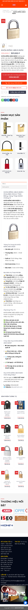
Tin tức (22, 541)
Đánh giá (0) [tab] (5, 187)
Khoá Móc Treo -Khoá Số (13, 96)
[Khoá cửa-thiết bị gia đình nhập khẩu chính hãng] (14, 5)
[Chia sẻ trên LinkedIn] (16, 100)
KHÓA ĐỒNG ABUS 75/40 (20, 436)
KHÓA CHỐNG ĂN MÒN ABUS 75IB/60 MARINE (7, 459)
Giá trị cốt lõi (4, 545)
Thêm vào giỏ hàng (17, 92)
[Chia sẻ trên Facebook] (5, 100)
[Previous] (3, 29)
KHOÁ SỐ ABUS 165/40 (20, 482)
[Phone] (25, 598)
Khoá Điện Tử (21, 153)
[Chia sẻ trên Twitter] (8, 100)
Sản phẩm (14, 10)
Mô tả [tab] (3, 183)
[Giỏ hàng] (26, 5)
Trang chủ (6, 10)
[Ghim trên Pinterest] (14, 100)
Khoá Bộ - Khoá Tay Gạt (7, 136)
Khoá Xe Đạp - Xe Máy (7, 154)
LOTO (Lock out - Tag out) (7, 171)
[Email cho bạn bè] (11, 100)
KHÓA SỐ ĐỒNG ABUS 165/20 (7, 483)
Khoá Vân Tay (21, 171)
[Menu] (2, 5)
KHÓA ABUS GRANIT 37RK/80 (7, 437)
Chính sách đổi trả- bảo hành (7, 547)
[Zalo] (25, 603)
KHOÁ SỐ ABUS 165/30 (20, 458)
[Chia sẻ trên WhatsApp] (2, 100)
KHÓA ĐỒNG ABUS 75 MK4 (21, 412)
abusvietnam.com (16, 387)
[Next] (24, 29)
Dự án (19, 543)
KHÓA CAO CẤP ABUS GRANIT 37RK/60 (7, 413)
